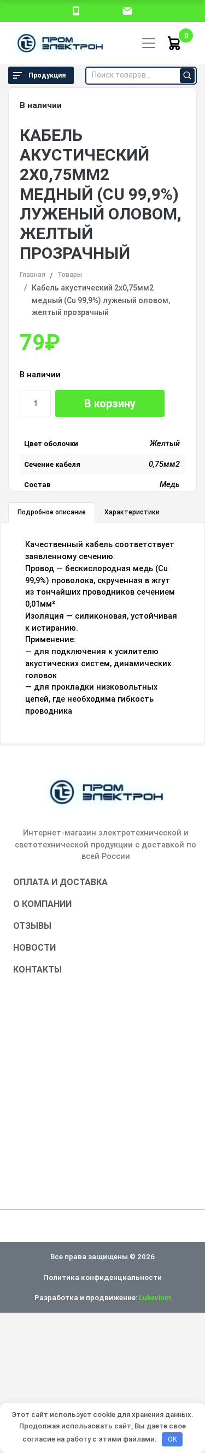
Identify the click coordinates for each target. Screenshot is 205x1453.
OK (172, 1439)
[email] (127, 10)
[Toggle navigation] (148, 43)
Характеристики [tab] (132, 512)
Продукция (47, 75)
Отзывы (32, 926)
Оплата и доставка (60, 882)
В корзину (110, 403)
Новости (34, 947)
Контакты (37, 969)
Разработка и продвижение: (102, 1297)
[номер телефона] (76, 10)
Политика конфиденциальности (102, 1277)
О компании (42, 904)
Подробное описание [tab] (51, 512)
